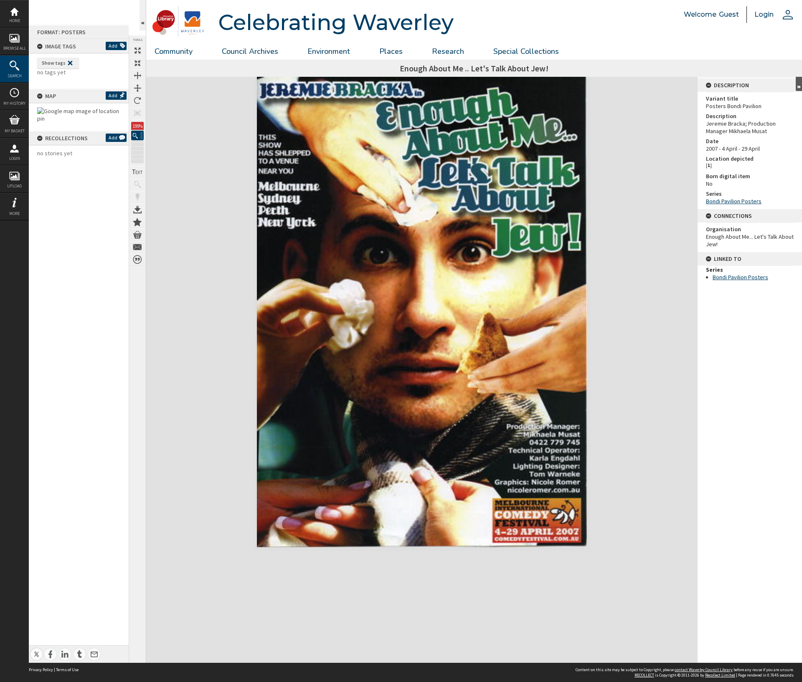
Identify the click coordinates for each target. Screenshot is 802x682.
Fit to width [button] (137, 75)
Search (15, 75)
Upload (14, 186)
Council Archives (250, 51)
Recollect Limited (720, 675)
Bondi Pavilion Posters (733, 201)
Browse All (14, 48)
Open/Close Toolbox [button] (143, 15)
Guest (729, 14)
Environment (328, 51)
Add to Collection (137, 222)
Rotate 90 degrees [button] (137, 100)
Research (448, 51)
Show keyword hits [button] (137, 184)
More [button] (14, 213)
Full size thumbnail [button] (137, 50)
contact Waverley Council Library (704, 669)
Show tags (54, 63)
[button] (137, 135)
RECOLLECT (644, 675)
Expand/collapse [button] (799, 84)
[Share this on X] (36, 649)
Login (14, 158)
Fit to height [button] (137, 88)
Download (137, 209)
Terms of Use (67, 669)
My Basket (15, 131)
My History (14, 103)
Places (391, 51)
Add (113, 46)
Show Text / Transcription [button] (137, 172)
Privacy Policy (41, 669)
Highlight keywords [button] (137, 197)
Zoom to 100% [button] (137, 113)
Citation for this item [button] (137, 259)
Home (14, 20)
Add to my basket (137, 234)
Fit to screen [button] (137, 63)
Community (174, 51)
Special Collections (526, 51)
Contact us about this (137, 247)
